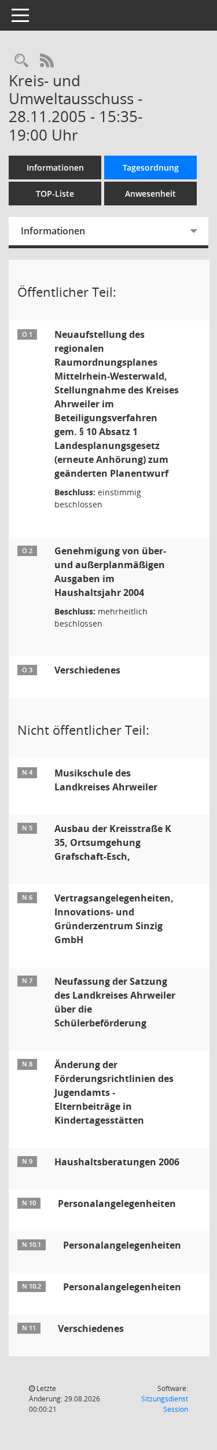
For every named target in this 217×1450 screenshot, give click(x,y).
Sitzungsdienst (164, 1404)
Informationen (55, 167)
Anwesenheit (150, 193)
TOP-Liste (55, 193)
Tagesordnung (151, 167)
